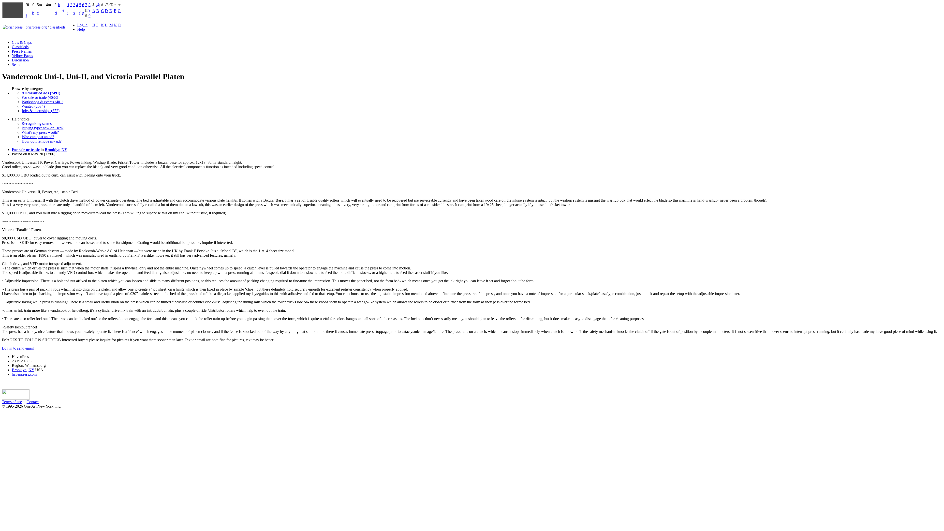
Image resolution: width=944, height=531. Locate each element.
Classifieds (20, 47)
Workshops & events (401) (42, 102)
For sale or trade (26, 150)
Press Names (22, 51)
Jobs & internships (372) (40, 111)
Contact (33, 402)
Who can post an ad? (38, 137)
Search (17, 64)
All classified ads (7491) (41, 93)
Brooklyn (52, 150)
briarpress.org (36, 27)
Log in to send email (18, 348)
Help (81, 29)
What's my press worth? (40, 132)
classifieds (57, 27)
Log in (82, 25)
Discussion (20, 60)
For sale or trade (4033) (40, 97)
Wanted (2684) (33, 106)
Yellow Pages (22, 56)
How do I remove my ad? (41, 141)
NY (64, 150)
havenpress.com (24, 374)
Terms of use (12, 402)
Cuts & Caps (22, 42)
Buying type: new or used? (42, 128)
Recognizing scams (37, 123)
